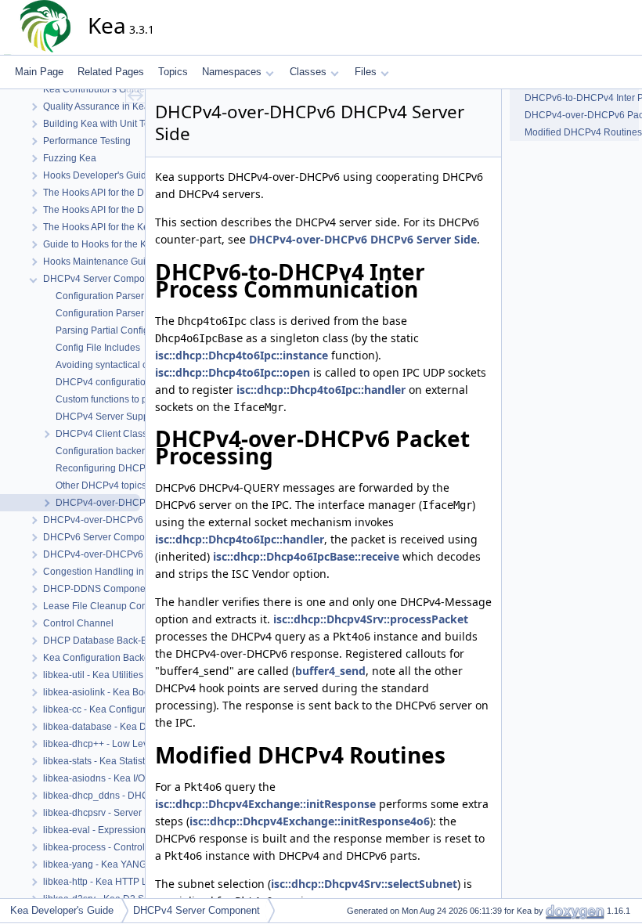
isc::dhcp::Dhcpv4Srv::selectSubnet (364, 883)
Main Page (39, 72)
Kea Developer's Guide (62, 910)
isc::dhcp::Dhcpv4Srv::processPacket (370, 619)
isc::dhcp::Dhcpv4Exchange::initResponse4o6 (309, 821)
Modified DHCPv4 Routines (582, 132)
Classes (308, 72)
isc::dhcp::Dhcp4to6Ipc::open (232, 372)
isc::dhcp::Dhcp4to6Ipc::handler (321, 389)
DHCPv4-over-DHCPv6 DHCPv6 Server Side (363, 239)
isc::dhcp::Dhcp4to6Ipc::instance (241, 355)
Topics (173, 72)
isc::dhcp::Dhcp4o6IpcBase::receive (306, 556)
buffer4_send (330, 670)
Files (366, 72)
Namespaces (231, 72)
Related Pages (111, 72)
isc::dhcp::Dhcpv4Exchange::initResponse (265, 803)
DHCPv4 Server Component (196, 910)
